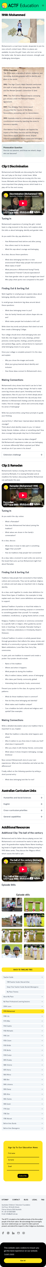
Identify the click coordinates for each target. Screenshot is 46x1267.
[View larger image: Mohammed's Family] (12, 905)
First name (11, 1153)
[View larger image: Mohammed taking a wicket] (12, 935)
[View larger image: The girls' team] (34, 920)
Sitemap (5, 1200)
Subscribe (23, 1176)
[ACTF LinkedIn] (13, 1233)
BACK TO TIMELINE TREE (23, 970)
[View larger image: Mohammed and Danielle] (12, 920)
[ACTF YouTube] (23, 1233)
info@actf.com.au (12, 1214)
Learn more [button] (9, 1254)
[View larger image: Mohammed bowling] (34, 935)
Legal (34, 1200)
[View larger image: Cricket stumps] (34, 905)
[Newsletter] (18, 1233)
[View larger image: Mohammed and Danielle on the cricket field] (34, 952)
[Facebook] (3, 1233)
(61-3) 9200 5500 (10, 1212)
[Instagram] (8, 1233)
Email (10, 1166)
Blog (26, 1200)
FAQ (42, 1200)
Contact (16, 1200)
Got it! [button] (23, 1261)
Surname (11, 1160)
